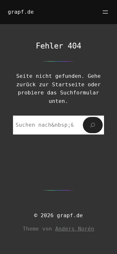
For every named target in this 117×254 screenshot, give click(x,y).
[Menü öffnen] (105, 12)
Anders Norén (74, 229)
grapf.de (21, 12)
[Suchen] (93, 125)
